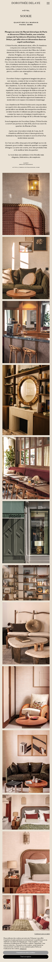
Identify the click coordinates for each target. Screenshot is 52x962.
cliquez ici (23, 948)
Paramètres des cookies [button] (25, 952)
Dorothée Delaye (26, 3)
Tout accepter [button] (25, 957)
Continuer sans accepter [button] (42, 934)
